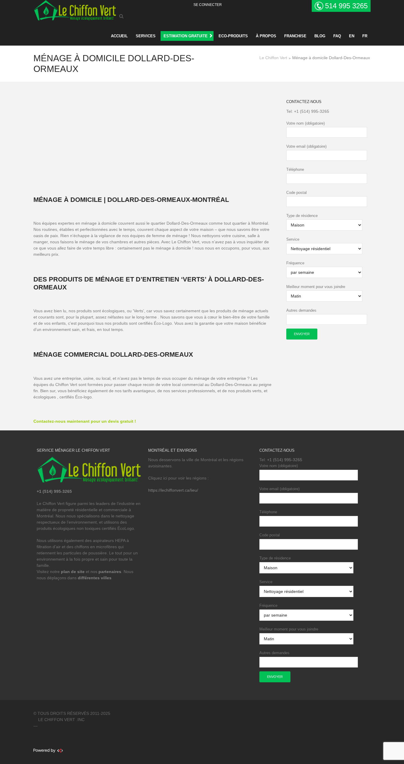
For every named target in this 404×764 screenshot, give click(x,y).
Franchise (295, 36)
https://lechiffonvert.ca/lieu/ (173, 490)
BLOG (319, 36)
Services (146, 36)
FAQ (337, 36)
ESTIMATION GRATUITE (186, 36)
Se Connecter (207, 5)
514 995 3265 (346, 6)
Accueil (119, 36)
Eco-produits (233, 36)
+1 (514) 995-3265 (311, 111)
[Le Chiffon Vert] (74, 9)
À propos (266, 36)
